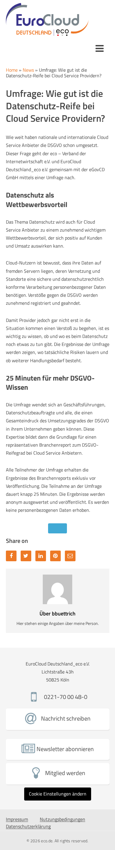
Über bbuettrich (57, 614)
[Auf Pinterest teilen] (55, 556)
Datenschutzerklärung (28, 826)
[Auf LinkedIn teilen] (40, 556)
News (28, 69)
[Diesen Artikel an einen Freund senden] (70, 556)
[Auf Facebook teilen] (11, 556)
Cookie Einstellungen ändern (57, 793)
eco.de (46, 841)
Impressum (17, 819)
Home (12, 69)
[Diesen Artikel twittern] (26, 556)
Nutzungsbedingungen (62, 819)
